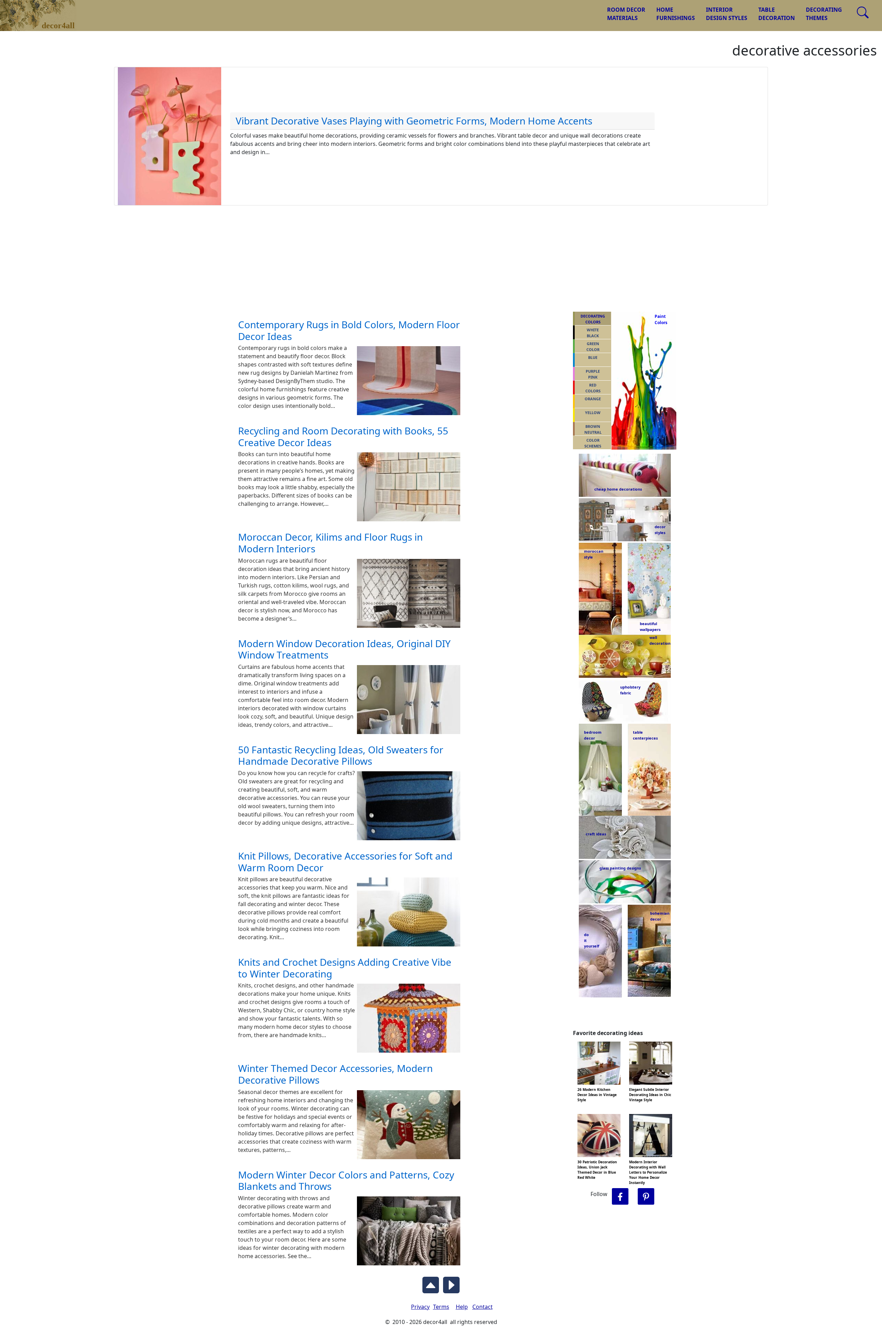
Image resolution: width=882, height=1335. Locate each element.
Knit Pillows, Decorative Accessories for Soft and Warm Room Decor (345, 861)
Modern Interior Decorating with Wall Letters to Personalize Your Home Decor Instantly (648, 1172)
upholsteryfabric (630, 689)
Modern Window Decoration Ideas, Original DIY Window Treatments (344, 649)
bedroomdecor (593, 735)
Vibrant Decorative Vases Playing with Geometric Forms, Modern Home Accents (414, 120)
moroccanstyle (593, 554)
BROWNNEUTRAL (593, 429)
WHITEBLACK (593, 332)
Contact (482, 1307)
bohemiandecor (659, 916)
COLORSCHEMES (592, 443)
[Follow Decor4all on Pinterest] (646, 1196)
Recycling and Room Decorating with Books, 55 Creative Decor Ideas (343, 436)
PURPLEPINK (593, 374)
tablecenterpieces (645, 735)
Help (462, 1307)
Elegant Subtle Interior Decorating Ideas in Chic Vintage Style (650, 1094)
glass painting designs (620, 868)
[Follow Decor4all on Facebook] (620, 1196)
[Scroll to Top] (430, 1283)
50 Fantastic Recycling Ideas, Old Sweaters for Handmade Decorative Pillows (340, 755)
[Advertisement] (441, 257)
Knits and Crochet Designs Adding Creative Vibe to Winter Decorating (344, 967)
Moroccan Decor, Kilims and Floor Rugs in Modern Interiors (330, 542)
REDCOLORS (593, 387)
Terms (441, 1307)
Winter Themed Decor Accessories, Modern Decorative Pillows (335, 1074)
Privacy (420, 1307)
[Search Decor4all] (862, 12)
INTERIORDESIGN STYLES (726, 14)
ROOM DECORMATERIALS (626, 14)
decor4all (43, 10)
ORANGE (593, 398)
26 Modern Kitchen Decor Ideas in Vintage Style (597, 1094)
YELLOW (593, 412)
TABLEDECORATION (776, 14)
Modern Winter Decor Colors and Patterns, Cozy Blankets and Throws (346, 1180)
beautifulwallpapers (650, 626)
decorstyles (660, 529)
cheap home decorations (618, 489)
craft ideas (596, 833)
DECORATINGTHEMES (824, 14)
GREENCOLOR (592, 346)
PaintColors (660, 319)
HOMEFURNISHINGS (675, 14)
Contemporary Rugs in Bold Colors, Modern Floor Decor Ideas (349, 330)
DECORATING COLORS (593, 318)
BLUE (592, 357)
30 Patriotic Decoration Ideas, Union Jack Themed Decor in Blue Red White (597, 1170)
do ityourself (591, 940)
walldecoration (658, 640)
